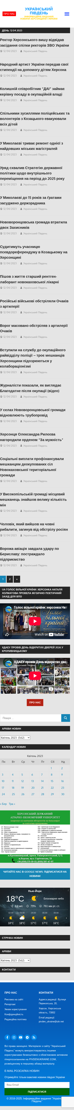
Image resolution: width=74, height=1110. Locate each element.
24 (3, 794)
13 (32, 781)
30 (62, 794)
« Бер (3, 804)
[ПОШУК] (65, 718)
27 (32, 794)
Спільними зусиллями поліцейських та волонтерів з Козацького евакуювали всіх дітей (35, 118)
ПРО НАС (35, 702)
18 (13, 787)
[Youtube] (21, 1037)
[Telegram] (27, 1037)
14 (42, 781)
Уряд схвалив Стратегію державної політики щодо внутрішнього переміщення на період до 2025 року (32, 173)
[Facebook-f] (7, 1037)
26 (22, 794)
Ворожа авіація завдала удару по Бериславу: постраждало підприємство (29, 554)
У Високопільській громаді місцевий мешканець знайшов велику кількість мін (33, 499)
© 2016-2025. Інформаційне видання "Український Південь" (37, 1100)
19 (22, 787)
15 (52, 781)
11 (13, 781)
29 (52, 794)
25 (13, 794)
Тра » (12, 804)
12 (22, 781)
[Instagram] (14, 1037)
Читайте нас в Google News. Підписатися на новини (35, 874)
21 (42, 787)
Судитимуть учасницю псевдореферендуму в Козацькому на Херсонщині (33, 252)
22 (52, 787)
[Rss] (34, 1037)
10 (3, 781)
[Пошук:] (30, 718)
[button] (67, 14)
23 (62, 787)
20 (32, 787)
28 (42, 794)
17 (3, 787)
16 (62, 781)
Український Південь (39, 11)
